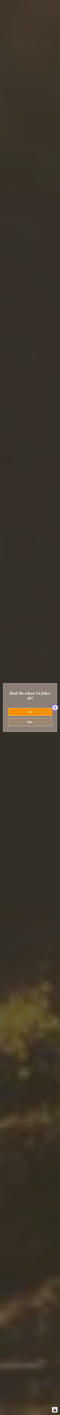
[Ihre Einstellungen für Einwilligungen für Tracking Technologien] (54, 1409)
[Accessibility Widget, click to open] (55, 707)
